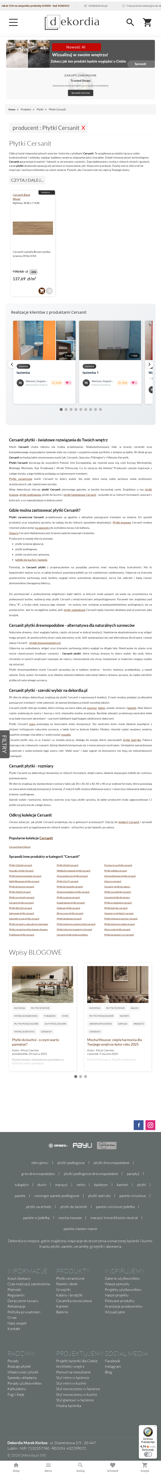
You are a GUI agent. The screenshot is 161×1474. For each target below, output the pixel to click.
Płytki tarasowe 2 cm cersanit (119, 934)
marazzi (61, 1184)
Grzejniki (63, 1289)
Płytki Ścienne (40, 1007)
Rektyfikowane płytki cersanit (24, 881)
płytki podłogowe (30, 494)
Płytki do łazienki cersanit (70, 886)
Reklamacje (16, 1306)
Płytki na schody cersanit (21, 897)
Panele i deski (67, 1284)
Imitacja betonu (24, 1031)
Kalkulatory (16, 1388)
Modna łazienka (68, 1405)
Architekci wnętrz (70, 1366)
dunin (42, 1184)
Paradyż (139, 1023)
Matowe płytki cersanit (68, 908)
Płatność (14, 1289)
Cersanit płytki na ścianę (21, 902)
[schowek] (49, 291)
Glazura (13, 533)
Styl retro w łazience (72, 1377)
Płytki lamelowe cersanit (69, 918)
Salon (134, 1007)
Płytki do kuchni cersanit (21, 886)
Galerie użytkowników (122, 1278)
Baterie (62, 1312)
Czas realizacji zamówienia (28, 1284)
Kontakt (13, 1328)
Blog (108, 1372)
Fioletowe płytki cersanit (21, 934)
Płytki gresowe (122, 522)
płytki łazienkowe (74, 609)
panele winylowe (132, 1195)
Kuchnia (19, 1007)
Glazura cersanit (112, 881)
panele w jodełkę (36, 1217)
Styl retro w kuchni (71, 1383)
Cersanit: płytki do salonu (117, 886)
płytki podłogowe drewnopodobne (91, 1173)
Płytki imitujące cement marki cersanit (76, 924)
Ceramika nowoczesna (74, 1300)
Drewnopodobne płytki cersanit (73, 891)
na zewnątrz (42, 527)
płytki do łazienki (73, 1206)
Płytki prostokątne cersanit (118, 902)
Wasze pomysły (117, 1284)
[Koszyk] (147, 22)
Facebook (112, 1360)
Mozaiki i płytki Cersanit (21, 870)
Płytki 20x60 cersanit (20, 891)
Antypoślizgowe (55, 1023)
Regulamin (15, 1295)
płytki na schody (38, 1206)
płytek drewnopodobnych (45, 642)
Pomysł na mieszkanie (73, 1372)
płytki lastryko (132, 740)
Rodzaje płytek (19, 1366)
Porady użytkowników (24, 1383)
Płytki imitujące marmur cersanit (120, 918)
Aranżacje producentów (124, 1306)
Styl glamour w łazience (75, 1400)
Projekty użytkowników (123, 1289)
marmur (92, 708)
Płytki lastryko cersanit (115, 908)
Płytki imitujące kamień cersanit (25, 875)
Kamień (124, 1015)
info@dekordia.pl (81, 5)
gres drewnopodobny (38, 1173)
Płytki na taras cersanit (68, 897)
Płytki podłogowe (26, 1023)
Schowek (112, 1471)
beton (101, 708)
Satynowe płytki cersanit (21, 913)
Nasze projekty (117, 1295)
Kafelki (122, 1023)
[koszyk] (41, 291)
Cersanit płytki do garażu (117, 897)
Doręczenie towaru (22, 1300)
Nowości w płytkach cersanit (119, 913)
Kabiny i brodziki (69, 1295)
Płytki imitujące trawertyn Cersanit (74, 929)
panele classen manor (81, 1228)
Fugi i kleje (15, 1394)
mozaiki (66, 734)
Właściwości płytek (22, 1372)
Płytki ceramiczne (20, 478)
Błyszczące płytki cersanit (70, 913)
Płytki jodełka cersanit (115, 870)
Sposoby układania (22, 1377)
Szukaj (80, 1471)
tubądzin (22, 1184)
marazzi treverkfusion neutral (114, 1217)
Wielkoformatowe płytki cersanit (73, 870)
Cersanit (46, 838)
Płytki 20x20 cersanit (67, 865)
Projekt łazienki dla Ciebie (77, 1360)
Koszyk (145, 1471)
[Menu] (13, 22)
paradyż (133, 1173)
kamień (131, 708)
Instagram (113, 1366)
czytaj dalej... (27, 180)
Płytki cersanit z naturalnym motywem (28, 924)
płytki (141, 1184)
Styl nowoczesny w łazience (78, 1388)
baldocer (101, 1184)
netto (81, 1184)
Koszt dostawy (19, 1278)
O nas (11, 1317)
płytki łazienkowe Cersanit (80, 494)
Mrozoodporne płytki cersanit (72, 875)
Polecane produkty (119, 1300)
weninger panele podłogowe (56, 1195)
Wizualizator (115, 1312)
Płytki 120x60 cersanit (20, 865)
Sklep (16, 1471)
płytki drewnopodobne (111, 1162)
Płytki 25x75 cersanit (67, 881)
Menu (48, 1471)
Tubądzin (50, 1015)
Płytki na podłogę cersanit (117, 891)
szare (32, 724)
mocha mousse (70, 1217)
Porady (13, 1360)
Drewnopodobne (100, 1023)
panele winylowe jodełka (115, 1206)
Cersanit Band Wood (19, 846)
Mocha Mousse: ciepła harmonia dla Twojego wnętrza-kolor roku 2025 (114, 1042)
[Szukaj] (130, 22)
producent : (46, 127)
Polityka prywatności (23, 1312)
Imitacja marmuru (26, 1015)
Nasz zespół (17, 1323)
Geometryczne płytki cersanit (24, 918)
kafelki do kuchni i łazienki (31, 559)
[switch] (148, 1454)
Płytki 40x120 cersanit (20, 908)
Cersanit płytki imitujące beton (72, 934)
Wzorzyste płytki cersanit (117, 929)
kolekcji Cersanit (129, 822)
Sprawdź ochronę (80, 92)
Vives (65, 1015)
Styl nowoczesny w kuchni (76, 1394)
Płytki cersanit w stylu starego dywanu (28, 929)
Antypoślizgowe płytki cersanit (120, 875)
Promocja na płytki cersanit (118, 865)
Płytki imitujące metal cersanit (119, 924)
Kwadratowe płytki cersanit (71, 902)
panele (20, 1195)
